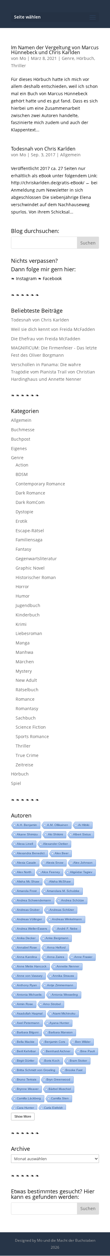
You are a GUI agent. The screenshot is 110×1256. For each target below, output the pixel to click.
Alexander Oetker (55, 843)
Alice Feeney (51, 872)
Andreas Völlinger (29, 919)
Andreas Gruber (28, 909)
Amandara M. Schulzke (63, 891)
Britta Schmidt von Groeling (36, 1070)
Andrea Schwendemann (34, 900)
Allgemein (70, 155)
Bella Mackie (26, 1041)
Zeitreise (24, 765)
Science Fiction (31, 727)
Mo (23, 58)
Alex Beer (61, 853)
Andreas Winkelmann (67, 919)
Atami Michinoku (64, 1013)
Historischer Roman (36, 577)
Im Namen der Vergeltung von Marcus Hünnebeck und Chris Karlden (55, 50)
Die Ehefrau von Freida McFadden (45, 339)
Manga (23, 643)
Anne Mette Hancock (31, 966)
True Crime (27, 755)
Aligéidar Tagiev (81, 872)
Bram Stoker (78, 1060)
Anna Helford (56, 947)
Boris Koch (52, 1060)
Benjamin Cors (55, 1041)
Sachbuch (26, 718)
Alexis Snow (54, 862)
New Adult (26, 680)
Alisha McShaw (60, 881)
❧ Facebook (50, 278)
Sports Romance (32, 736)
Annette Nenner (68, 966)
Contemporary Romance (40, 484)
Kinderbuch (28, 615)
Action (22, 465)
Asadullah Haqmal (29, 1013)
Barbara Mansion (61, 1032)
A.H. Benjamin (27, 825)
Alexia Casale (26, 862)
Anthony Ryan (27, 985)
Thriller (18, 65)
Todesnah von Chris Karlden (43, 148)
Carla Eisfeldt (53, 1107)
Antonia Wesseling (65, 994)
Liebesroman (29, 633)
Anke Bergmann (57, 938)
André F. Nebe (67, 928)
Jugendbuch (28, 605)
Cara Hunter (25, 1107)
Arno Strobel (52, 1004)
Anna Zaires (55, 957)
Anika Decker (26, 938)
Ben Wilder (82, 1041)
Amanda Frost (27, 891)
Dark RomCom (30, 502)
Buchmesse (23, 429)
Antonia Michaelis (29, 994)
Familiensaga (29, 540)
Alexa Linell (25, 843)
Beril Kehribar (26, 1051)
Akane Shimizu (27, 834)
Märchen (25, 661)
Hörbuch (85, 58)
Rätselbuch (27, 689)
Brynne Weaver (27, 1089)
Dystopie (24, 512)
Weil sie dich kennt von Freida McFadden (53, 329)
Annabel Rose (27, 947)
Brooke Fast (73, 1070)
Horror (22, 586)
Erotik (21, 521)
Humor (23, 596)
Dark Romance (30, 493)
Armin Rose (25, 1004)
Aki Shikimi (55, 834)
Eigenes (19, 448)
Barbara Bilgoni (27, 1032)
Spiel (16, 783)
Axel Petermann (28, 1023)
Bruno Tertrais (26, 1079)
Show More (22, 1116)
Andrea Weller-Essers (32, 928)
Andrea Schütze (72, 900)
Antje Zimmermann (60, 985)
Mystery (24, 671)
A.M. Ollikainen (57, 825)
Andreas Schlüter (62, 909)
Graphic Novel (30, 568)
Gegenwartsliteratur (36, 558)
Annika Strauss (63, 975)
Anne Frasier (83, 957)
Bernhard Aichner (58, 1051)
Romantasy (27, 708)
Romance (25, 699)
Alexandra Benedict (31, 853)
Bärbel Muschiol (60, 1089)
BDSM (22, 474)
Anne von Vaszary (29, 975)
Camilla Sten (60, 1098)
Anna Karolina (27, 957)
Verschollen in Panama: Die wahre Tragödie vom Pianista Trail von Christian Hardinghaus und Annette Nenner (53, 372)
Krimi (21, 624)
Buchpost (20, 439)
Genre (68, 58)
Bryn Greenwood (58, 1079)
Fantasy (23, 549)
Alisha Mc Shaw (28, 881)
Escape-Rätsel (30, 530)
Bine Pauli (87, 1051)
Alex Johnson (83, 862)
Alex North (24, 872)
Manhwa (24, 652)
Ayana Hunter (59, 1023)
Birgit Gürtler (25, 1060)
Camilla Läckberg (29, 1098)
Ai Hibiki (83, 825)
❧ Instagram (24, 278)
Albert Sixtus (82, 834)
